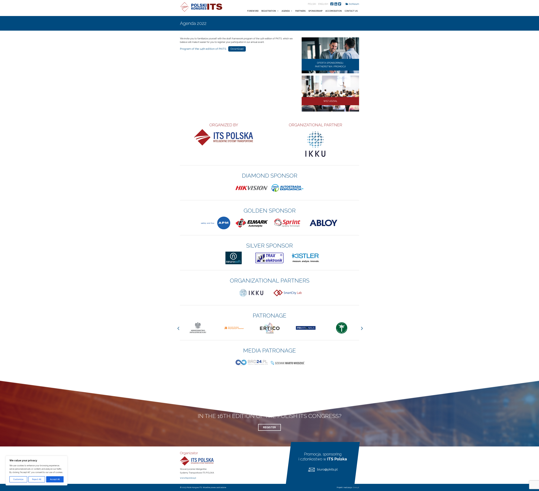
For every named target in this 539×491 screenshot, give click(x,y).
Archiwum (353, 4)
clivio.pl (356, 487)
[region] (36, 470)
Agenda (286, 11)
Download (237, 48)
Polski (312, 4)
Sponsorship (315, 11)
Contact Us (351, 11)
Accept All (55, 479)
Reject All (36, 479)
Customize (18, 479)
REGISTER (269, 427)
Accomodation (333, 11)
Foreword (253, 11)
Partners (300, 11)
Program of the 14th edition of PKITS (203, 48)
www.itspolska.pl (188, 478)
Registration (268, 11)
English (323, 4)
